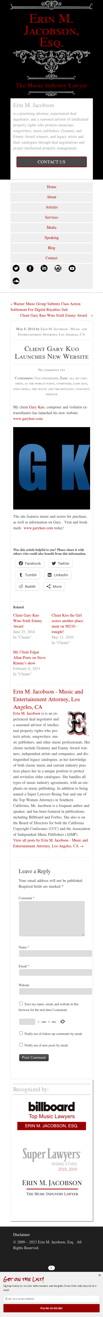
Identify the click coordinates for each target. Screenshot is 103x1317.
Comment (26, 898)
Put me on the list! (52, 1308)
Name (24, 947)
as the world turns (39, 383)
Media (51, 227)
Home (51, 186)
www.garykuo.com (28, 418)
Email (24, 966)
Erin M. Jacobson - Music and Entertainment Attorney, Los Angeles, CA (52, 331)
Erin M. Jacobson (26, 713)
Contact (51, 257)
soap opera (21, 388)
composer (63, 383)
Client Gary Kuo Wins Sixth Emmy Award (53, 315)
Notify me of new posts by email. (46, 1045)
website (52, 393)
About (51, 196)
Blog (51, 247)
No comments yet (51, 369)
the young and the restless (53, 388)
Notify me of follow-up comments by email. (53, 1033)
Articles (52, 207)
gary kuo (80, 383)
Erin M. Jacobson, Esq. (51, 29)
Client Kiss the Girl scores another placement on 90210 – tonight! (68, 623)
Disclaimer (21, 1234)
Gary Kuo (36, 407)
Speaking (51, 237)
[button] (51, 1279)
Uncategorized (46, 377)
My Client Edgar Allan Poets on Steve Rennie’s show (29, 657)
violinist (82, 388)
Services (51, 217)
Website (24, 985)
